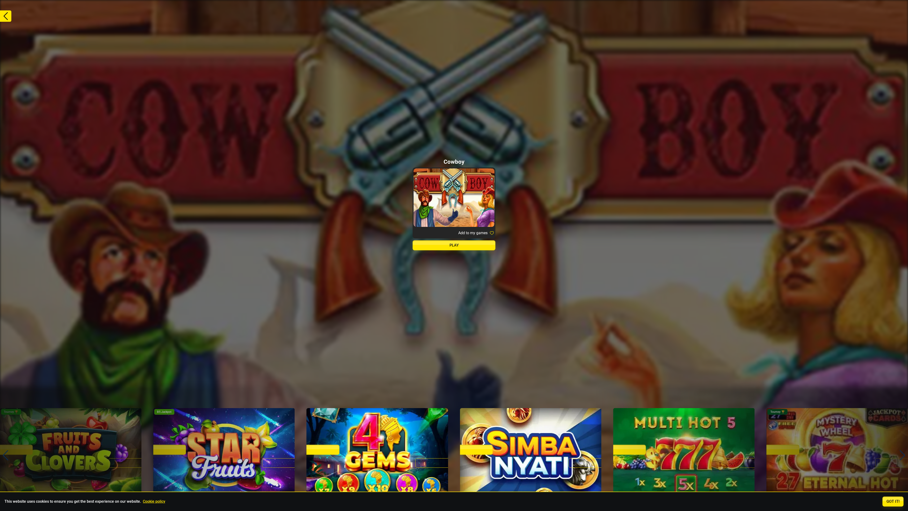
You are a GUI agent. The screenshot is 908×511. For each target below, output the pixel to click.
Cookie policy (154, 501)
